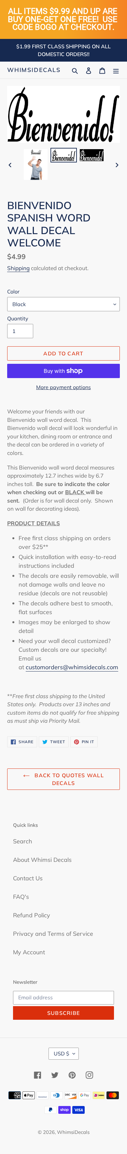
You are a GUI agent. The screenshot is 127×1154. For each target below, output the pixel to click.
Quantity (17, 318)
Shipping (18, 268)
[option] (36, 164)
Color (13, 291)
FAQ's (21, 896)
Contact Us (28, 878)
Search (22, 841)
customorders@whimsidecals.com (72, 667)
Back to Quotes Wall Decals (68, 779)
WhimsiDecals (34, 70)
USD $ (61, 1053)
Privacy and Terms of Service (53, 933)
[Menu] (116, 69)
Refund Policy (31, 915)
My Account (29, 952)
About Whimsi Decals (42, 859)
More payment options (63, 387)
